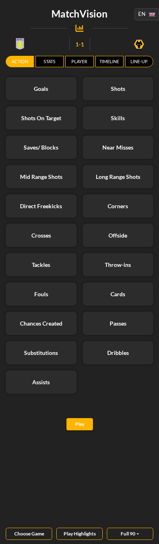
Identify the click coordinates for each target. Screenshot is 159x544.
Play (79, 424)
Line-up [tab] (139, 61)
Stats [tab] (49, 61)
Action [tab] (19, 61)
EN (142, 14)
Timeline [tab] (109, 61)
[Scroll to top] (147, 532)
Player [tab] (79, 61)
